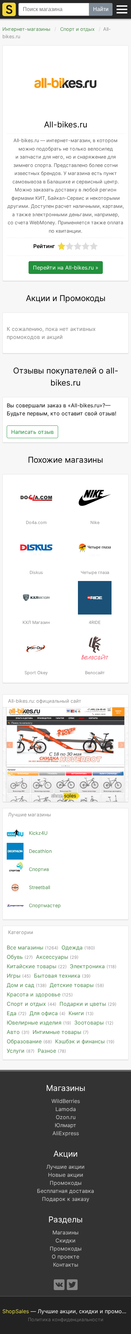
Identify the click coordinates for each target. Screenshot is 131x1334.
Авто (18, 1032)
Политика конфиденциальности (65, 1319)
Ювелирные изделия (39, 1022)
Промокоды (66, 1182)
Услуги (21, 1050)
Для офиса (48, 1013)
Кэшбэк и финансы (85, 1041)
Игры (19, 975)
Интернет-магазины (26, 29)
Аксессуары (57, 956)
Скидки (65, 1240)
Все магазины (32, 947)
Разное (52, 1050)
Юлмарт (65, 1125)
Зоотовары (94, 1022)
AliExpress (65, 1133)
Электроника (93, 966)
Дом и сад (27, 985)
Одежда (78, 947)
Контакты (65, 1264)
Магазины (65, 1232)
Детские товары (77, 985)
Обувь (20, 956)
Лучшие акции (65, 1166)
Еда (17, 1013)
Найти (100, 9)
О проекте (65, 1256)
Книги (81, 1013)
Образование (29, 1041)
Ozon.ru (66, 1117)
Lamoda (65, 1109)
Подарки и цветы (88, 1003)
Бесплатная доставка (65, 1190)
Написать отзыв (32, 431)
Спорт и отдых (77, 29)
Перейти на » (65, 267)
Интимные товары (61, 1032)
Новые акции (65, 1174)
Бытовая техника (62, 975)
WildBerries (65, 1101)
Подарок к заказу (65, 1199)
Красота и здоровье (40, 994)
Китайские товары (37, 966)
